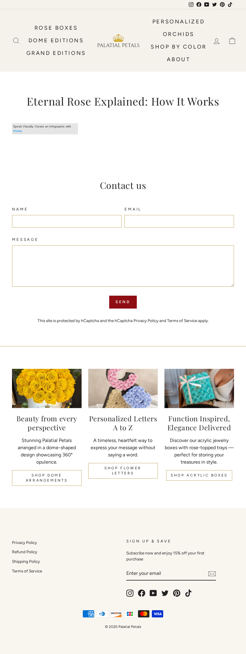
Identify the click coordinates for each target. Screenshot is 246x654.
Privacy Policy (146, 320)
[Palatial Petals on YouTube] (153, 593)
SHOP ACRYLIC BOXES (199, 475)
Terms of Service (182, 320)
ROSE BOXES (56, 28)
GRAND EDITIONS (56, 53)
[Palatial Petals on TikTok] (188, 593)
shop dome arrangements (47, 477)
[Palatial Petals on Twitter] (165, 593)
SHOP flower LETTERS (123, 470)
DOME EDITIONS (56, 40)
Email (133, 209)
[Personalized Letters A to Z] (123, 388)
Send (123, 302)
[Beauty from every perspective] (47, 388)
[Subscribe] (212, 573)
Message (25, 239)
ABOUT (178, 59)
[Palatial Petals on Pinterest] (176, 593)
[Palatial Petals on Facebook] (141, 593)
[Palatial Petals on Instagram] (130, 593)
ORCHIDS (178, 34)
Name (20, 209)
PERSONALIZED (178, 21)
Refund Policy (24, 551)
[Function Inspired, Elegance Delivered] (199, 388)
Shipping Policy (26, 561)
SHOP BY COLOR (179, 46)
